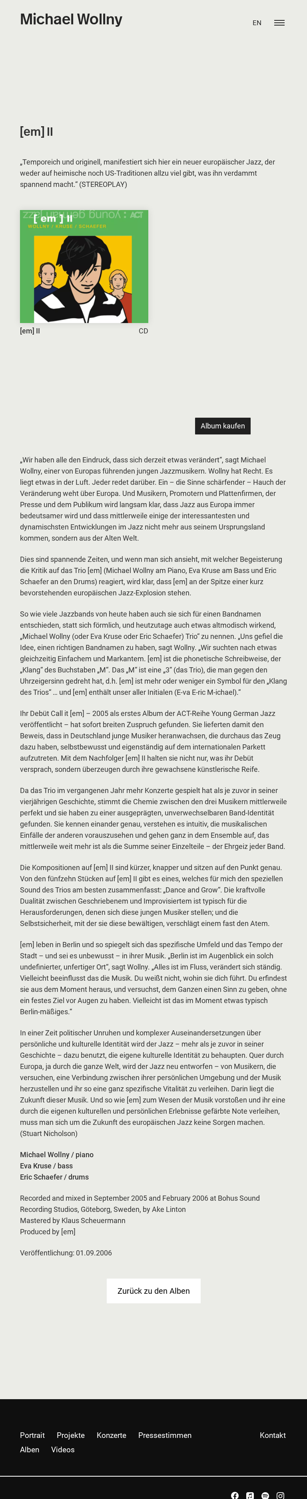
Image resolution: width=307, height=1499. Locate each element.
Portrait (32, 1435)
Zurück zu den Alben (154, 1291)
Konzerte (111, 1435)
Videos (63, 1449)
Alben (29, 1449)
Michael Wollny (71, 20)
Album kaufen (223, 426)
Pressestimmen (164, 1435)
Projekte (71, 1435)
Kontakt (273, 1435)
